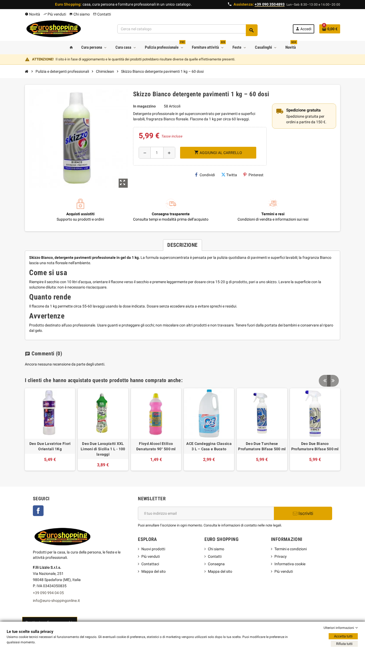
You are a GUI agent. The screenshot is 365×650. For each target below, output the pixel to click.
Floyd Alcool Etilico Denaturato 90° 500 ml (156, 446)
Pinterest (255, 175)
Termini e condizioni (290, 549)
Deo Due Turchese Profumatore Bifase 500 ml (262, 446)
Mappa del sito (153, 571)
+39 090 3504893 (270, 4)
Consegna (216, 564)
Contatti (102, 14)
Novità (32, 14)
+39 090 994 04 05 (48, 593)
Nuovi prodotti (153, 549)
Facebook (41, 511)
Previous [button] (325, 381)
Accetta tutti (343, 636)
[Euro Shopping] (53, 28)
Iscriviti (305, 513)
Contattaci (150, 564)
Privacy (280, 556)
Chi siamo (79, 14)
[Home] (27, 71)
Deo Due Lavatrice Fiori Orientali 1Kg (50, 446)
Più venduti (54, 14)
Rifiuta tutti (344, 644)
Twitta (231, 175)
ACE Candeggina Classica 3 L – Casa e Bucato (208, 446)
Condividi (207, 175)
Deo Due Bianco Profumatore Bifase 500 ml (315, 446)
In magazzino (144, 106)
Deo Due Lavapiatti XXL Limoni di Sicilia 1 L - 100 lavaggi (103, 448)
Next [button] (333, 381)
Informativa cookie (289, 564)
